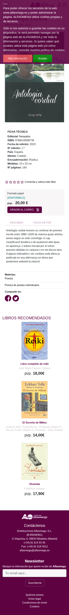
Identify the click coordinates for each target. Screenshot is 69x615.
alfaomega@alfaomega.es (35, 550)
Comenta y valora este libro (40, 182)
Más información (17, 58)
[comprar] (22, 328)
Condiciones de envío (34, 602)
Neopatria (24, 136)
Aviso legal (34, 598)
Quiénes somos (34, 594)
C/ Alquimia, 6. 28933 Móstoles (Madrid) (34, 538)
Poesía (9, 278)
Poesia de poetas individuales (22, 285)
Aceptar (42, 58)
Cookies (34, 606)
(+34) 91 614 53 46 (34, 542)
